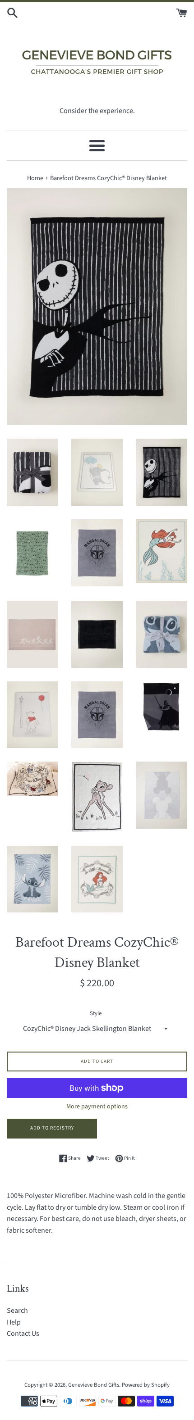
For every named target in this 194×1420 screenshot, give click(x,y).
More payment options (97, 1106)
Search (17, 1311)
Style (96, 1013)
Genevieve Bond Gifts (93, 1385)
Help (14, 1322)
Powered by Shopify (146, 1385)
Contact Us (23, 1333)
